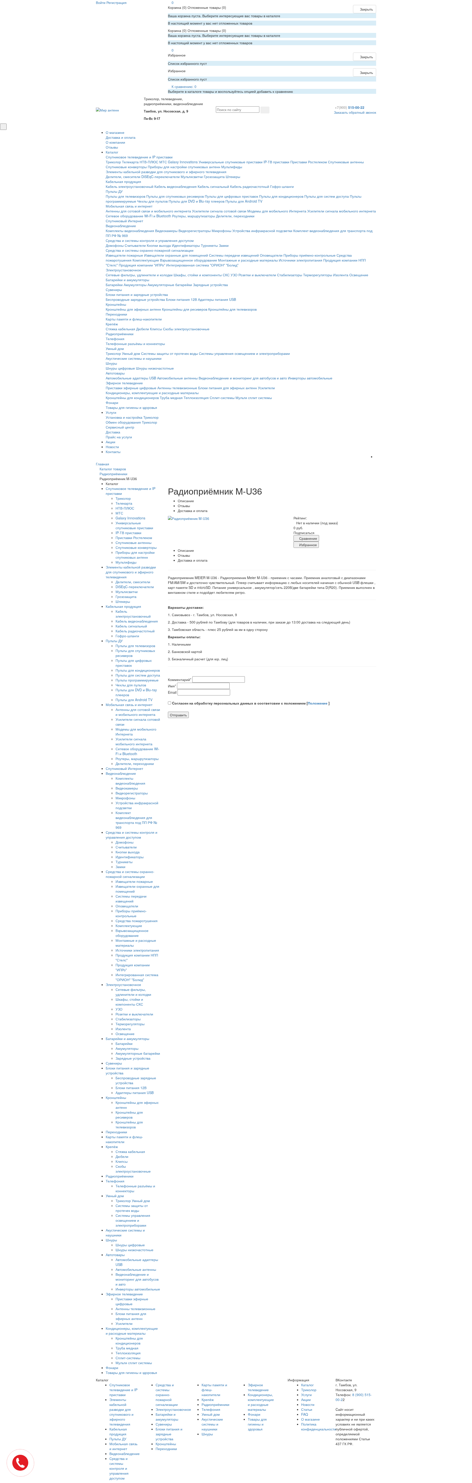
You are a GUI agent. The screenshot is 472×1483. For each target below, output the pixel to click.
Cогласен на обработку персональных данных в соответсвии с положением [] (250, 703)
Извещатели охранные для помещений (176, 255)
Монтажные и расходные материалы (248, 260)
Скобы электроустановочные (186, 328)
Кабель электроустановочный (129, 186)
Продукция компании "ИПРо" (142, 265)
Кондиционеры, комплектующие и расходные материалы (152, 392)
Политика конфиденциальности (318, 1426)
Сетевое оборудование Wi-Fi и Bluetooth (138, 215)
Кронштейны (116, 304)
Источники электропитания (300, 260)
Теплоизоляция (196, 397)
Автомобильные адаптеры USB (131, 377)
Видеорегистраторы (194, 230)
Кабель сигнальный (213, 186)
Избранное (307, 544)
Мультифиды (231, 166)
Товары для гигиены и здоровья (131, 407)
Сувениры (114, 289)
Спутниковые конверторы (126, 166)
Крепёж (112, 323)
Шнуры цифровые (120, 368)
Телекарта (130, 161)
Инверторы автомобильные (310, 377)
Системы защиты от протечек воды (169, 353)
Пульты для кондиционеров (281, 196)
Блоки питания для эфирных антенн (227, 387)
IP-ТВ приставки (276, 161)
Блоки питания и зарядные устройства (137, 294)
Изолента (340, 274)
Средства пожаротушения (137, 920)
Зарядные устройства (210, 284)
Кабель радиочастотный (249, 186)
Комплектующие (146, 260)
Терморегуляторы (317, 274)
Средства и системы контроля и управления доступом (150, 240)
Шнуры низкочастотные (155, 368)
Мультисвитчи (192, 176)
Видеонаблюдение (121, 225)
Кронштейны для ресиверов (184, 309)
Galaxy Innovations (183, 161)
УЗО (234, 274)
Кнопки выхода (159, 245)
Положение (318, 703)
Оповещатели (271, 255)
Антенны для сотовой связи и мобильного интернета (148, 210)
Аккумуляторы (135, 284)
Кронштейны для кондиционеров (132, 397)
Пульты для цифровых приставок (231, 196)
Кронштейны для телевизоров (232, 309)
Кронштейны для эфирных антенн (133, 309)
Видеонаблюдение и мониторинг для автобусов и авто (243, 377)
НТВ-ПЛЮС (149, 161)
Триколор (113, 161)
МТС (163, 161)
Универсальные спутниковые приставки (231, 161)
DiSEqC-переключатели (160, 176)
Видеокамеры (166, 230)
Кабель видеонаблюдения (175, 186)
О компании (115, 142)
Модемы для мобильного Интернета (276, 210)
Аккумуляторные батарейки (170, 284)
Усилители (266, 387)
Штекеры (233, 176)
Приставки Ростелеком (308, 161)
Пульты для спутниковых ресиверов (175, 196)
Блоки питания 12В (181, 299)
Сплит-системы (222, 397)
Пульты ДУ (114, 191)
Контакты (113, 451)
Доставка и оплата (120, 137)
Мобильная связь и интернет (129, 206)
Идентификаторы (186, 245)
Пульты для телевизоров (125, 196)
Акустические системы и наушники (134, 358)
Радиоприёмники (119, 333)
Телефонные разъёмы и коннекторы (135, 343)
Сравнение (307, 538)
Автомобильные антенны (177, 377)
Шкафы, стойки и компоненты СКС (202, 274)
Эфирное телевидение (124, 382)
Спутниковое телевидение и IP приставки (139, 156)
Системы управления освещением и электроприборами (244, 353)
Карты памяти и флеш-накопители (134, 319)
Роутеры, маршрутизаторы (193, 215)
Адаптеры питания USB (217, 299)
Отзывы (112, 147)
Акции (110, 441)
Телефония (115, 338)
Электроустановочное (123, 269)
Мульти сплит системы (254, 397)
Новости (112, 446)
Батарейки (114, 284)
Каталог (112, 152)
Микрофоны (221, 230)
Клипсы (156, 328)
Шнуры (111, 363)
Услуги (111, 412)
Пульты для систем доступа (326, 196)
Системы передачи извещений (234, 255)
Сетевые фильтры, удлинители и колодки (139, 274)
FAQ (304, 1414)
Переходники (116, 314)
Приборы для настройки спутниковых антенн (184, 166)
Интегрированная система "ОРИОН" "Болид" (202, 265)
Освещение (358, 274)
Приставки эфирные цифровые (131, 387)
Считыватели (135, 245)
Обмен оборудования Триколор (131, 422)
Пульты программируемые (137, 680)
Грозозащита (214, 176)
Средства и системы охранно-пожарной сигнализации (149, 250)
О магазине (115, 132)
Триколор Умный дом (123, 353)
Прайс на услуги (119, 436)
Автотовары (115, 373)
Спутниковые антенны (346, 161)
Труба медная (171, 397)
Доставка (113, 432)
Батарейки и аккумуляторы (127, 279)
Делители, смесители (123, 176)
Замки (224, 245)
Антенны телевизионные (177, 387)
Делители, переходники (235, 215)
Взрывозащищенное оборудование (188, 260)
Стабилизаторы (289, 274)
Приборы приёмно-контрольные (309, 255)
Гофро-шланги (282, 186)
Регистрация (116, 2)
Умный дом (115, 348)
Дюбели (142, 328)
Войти (100, 2)
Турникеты (209, 245)
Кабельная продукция (123, 181)
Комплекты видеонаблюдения (130, 230)
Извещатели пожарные (124, 255)
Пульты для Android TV (243, 201)
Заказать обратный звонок (355, 112)
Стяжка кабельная (120, 328)
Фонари (112, 402)
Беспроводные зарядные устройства (135, 299)
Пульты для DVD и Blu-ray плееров (196, 201)
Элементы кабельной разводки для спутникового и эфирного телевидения (166, 171)
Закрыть (366, 9)
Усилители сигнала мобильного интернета (341, 210)
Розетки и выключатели (257, 274)
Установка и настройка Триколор (132, 417)
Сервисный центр (120, 427)
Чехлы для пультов (152, 201)
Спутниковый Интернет (124, 220)
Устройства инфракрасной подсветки (262, 230)
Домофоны (115, 245)
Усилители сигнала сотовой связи (219, 210)
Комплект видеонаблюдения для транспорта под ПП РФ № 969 (136, 820)
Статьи (306, 1409)
